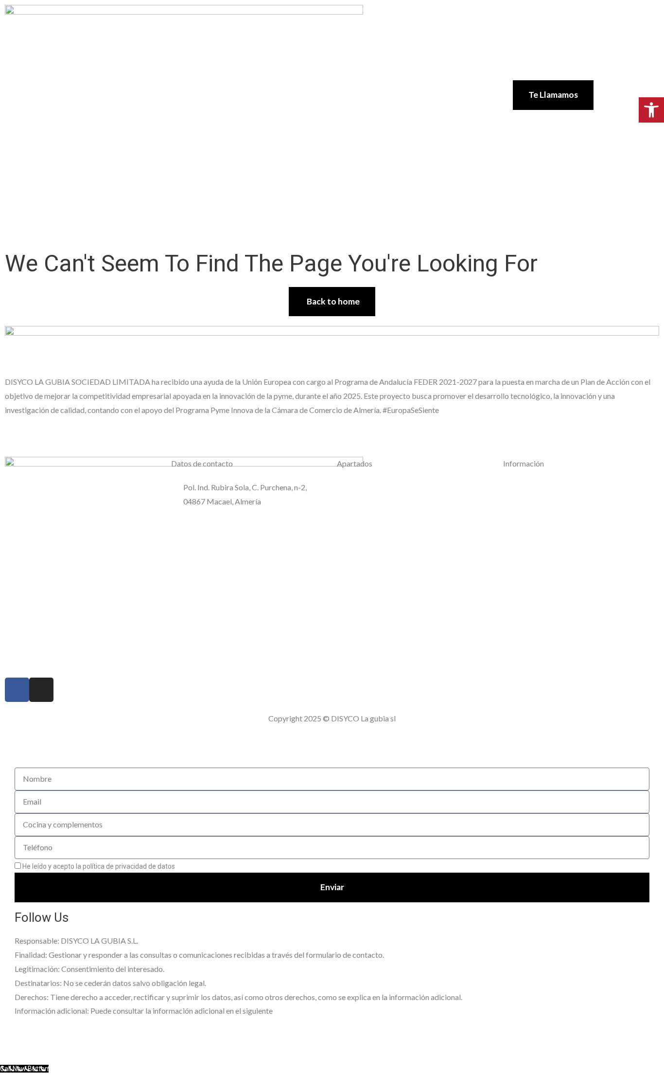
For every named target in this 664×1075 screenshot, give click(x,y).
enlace (284, 1011)
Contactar (359, 106)
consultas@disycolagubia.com (234, 525)
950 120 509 (205, 514)
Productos (356, 84)
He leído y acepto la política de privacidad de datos (107, 866)
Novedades (307, 106)
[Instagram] (41, 690)
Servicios (307, 84)
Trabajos (404, 84)
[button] (651, 110)
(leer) (184, 866)
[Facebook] (17, 690)
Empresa (260, 84)
